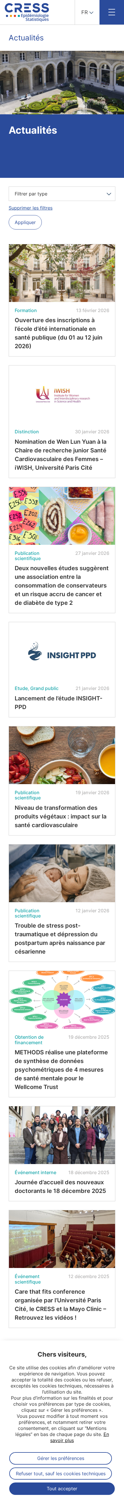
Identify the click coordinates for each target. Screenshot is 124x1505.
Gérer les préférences (60, 1458)
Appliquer (25, 222)
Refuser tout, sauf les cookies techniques (61, 1473)
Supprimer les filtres (30, 207)
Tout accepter (62, 1488)
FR (84, 12)
